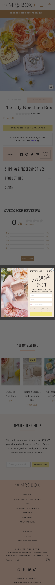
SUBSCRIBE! (41, 314)
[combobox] (32, 304)
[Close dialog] (52, 270)
